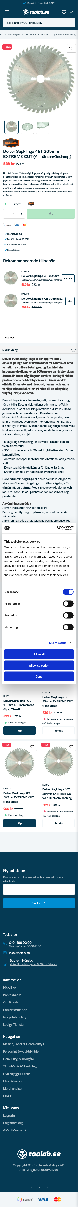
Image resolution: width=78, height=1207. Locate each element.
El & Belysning (13, 1081)
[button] (71, 22)
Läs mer (8, 195)
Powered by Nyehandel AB (39, 1188)
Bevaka (68, 278)
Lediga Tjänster (14, 1024)
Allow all (39, 654)
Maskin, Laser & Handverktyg (23, 1044)
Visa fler (9, 337)
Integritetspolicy (14, 1017)
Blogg (7, 1096)
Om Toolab (10, 1002)
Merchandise (12, 1088)
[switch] (68, 604)
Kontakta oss (12, 994)
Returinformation (15, 1009)
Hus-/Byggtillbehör (16, 1073)
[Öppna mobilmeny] (6, 12)
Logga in (9, 1115)
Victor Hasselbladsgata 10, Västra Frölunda (33, 964)
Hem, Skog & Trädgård (18, 1058)
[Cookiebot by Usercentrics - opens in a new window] (57, 528)
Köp (70, 301)
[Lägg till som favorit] (64, 12)
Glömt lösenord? (15, 1130)
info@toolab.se (19, 953)
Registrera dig (13, 1122)
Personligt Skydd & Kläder (21, 1051)
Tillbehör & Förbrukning (20, 1066)
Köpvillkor (10, 987)
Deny (39, 676)
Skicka (36, 902)
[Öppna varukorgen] (71, 12)
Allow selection (39, 665)
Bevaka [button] (58, 731)
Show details (57, 642)
